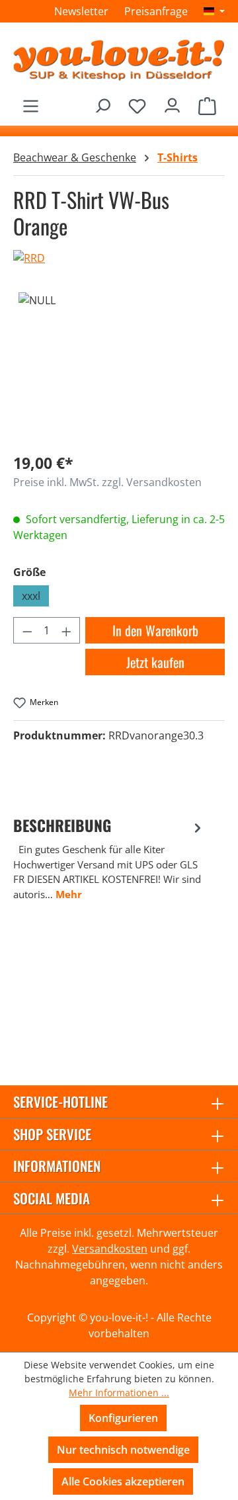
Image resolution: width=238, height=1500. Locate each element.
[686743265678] (119, 366)
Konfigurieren (123, 1418)
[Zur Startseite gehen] (119, 59)
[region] (119, 366)
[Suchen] (102, 102)
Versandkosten (109, 1248)
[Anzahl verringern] (27, 630)
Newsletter (81, 11)
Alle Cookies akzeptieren (122, 1481)
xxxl (31, 596)
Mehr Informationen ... (119, 1392)
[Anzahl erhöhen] (67, 630)
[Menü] (30, 102)
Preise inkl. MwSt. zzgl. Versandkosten (107, 482)
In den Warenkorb (155, 630)
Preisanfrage (156, 11)
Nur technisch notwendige (123, 1449)
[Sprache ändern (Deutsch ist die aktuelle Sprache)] (214, 11)
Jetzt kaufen (155, 662)
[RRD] (119, 258)
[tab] (109, 858)
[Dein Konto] (172, 102)
